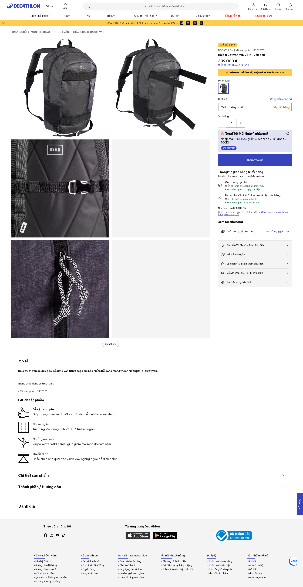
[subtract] (222, 123)
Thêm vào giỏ (255, 159)
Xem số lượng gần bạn (277, 231)
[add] (240, 123)
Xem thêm (110, 344)
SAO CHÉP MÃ (229, 148)
